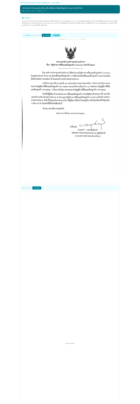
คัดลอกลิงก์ (56, 35)
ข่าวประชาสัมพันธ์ (55, 3)
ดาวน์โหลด (46, 35)
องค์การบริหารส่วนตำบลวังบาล (35, 3)
